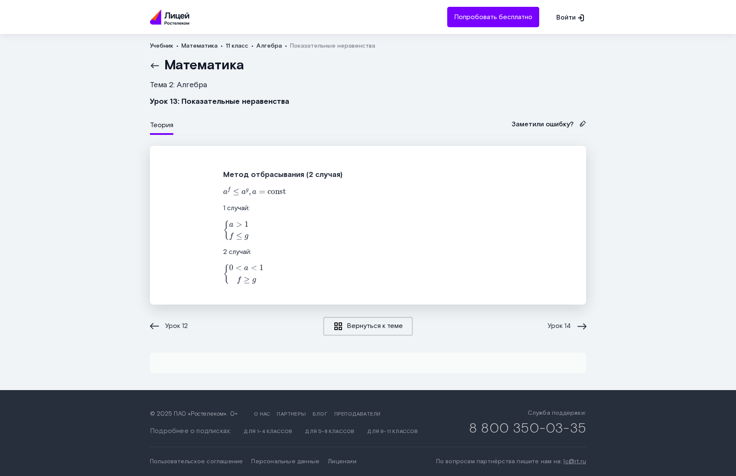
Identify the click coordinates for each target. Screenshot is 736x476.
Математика (204, 65)
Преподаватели (357, 414)
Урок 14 (559, 326)
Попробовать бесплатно (493, 17)
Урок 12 (176, 326)
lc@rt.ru (575, 461)
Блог (320, 414)
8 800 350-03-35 (527, 428)
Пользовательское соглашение (196, 461)
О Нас (262, 414)
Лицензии (342, 461)
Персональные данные (285, 461)
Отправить (368, 55)
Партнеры (291, 414)
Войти (566, 18)
